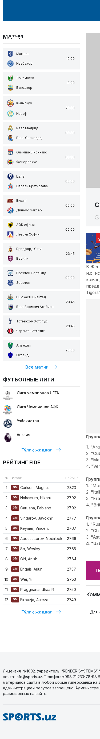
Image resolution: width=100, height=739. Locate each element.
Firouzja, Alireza (30, 599)
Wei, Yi (22, 579)
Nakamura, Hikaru (32, 497)
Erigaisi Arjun (27, 569)
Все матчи (37, 367)
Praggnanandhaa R (33, 589)
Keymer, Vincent (31, 528)
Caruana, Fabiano (32, 508)
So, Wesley (26, 548)
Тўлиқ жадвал (37, 450)
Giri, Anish (25, 559)
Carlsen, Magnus (31, 487)
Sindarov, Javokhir (33, 518)
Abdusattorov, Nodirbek (37, 538)
